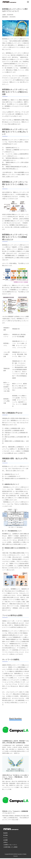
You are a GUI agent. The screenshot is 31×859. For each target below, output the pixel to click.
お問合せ (5, 842)
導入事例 (5, 835)
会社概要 (5, 840)
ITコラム (5, 837)
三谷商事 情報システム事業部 (10, 847)
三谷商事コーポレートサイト (10, 844)
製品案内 (5, 833)
